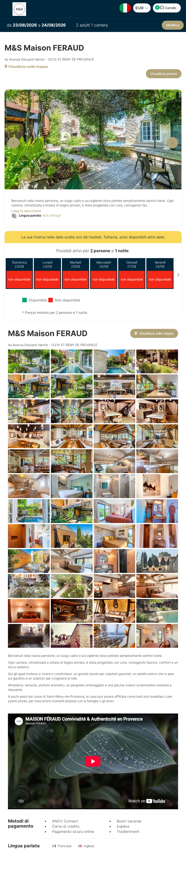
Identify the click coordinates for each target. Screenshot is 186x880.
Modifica (172, 25)
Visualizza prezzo (163, 74)
